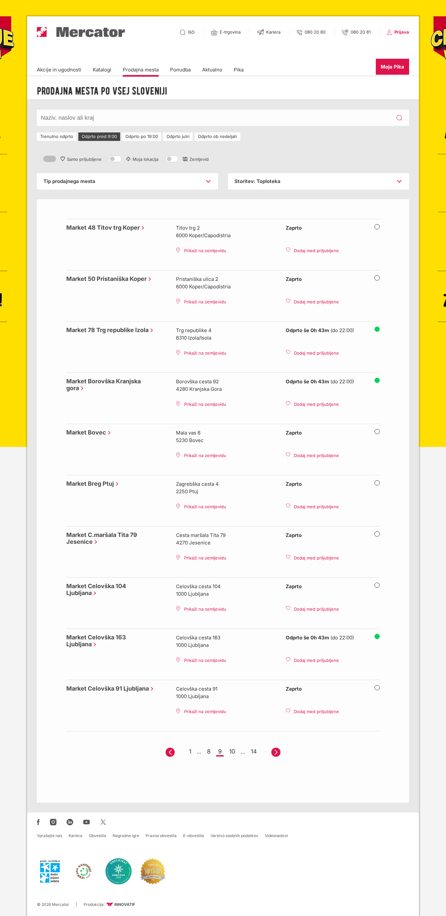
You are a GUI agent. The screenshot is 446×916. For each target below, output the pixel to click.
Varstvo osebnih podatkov (234, 835)
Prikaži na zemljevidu (205, 250)
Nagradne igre (126, 835)
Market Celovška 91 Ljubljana (106, 688)
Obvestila (97, 835)
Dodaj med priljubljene (316, 250)
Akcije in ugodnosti (59, 70)
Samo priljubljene (84, 159)
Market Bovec (84, 432)
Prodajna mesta (141, 70)
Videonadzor (276, 835)
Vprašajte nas (49, 835)
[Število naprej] (275, 752)
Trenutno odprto (56, 136)
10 (232, 751)
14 (254, 751)
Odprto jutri (178, 136)
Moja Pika (392, 67)
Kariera (75, 835)
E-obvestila (193, 835)
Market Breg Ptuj (88, 483)
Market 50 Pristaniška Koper (104, 278)
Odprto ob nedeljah (217, 136)
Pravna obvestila (161, 835)
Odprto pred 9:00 (99, 136)
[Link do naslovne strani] (81, 32)
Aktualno (212, 70)
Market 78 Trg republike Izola (105, 330)
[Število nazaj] (170, 752)
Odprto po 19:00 (141, 136)
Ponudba (180, 70)
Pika (239, 70)
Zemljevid (199, 159)
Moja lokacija (145, 159)
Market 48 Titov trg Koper (101, 227)
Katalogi (102, 70)
